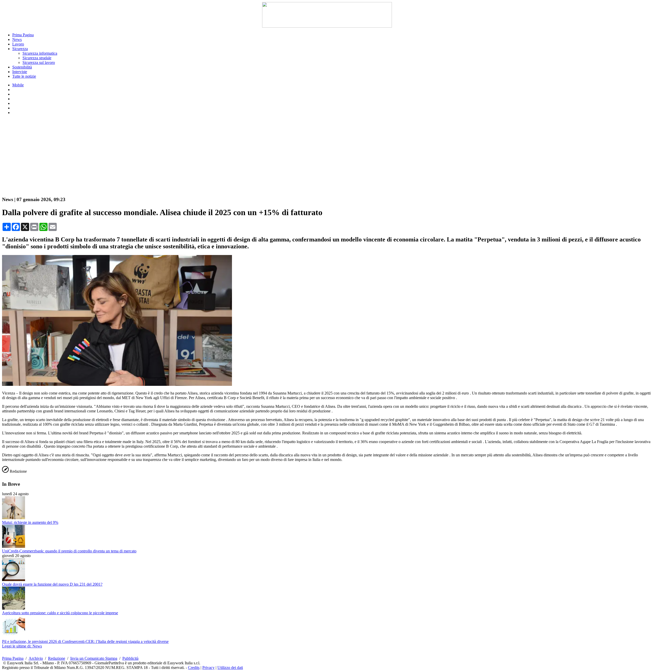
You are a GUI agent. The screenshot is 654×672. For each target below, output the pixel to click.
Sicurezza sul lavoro (38, 62)
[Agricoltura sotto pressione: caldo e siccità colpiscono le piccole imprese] (13, 608)
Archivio (36, 658)
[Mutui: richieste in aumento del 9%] (13, 518)
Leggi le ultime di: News (22, 646)
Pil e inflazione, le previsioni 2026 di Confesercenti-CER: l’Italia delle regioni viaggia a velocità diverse (85, 641)
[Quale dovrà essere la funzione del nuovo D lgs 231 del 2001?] (13, 579)
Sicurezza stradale (36, 58)
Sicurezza (20, 49)
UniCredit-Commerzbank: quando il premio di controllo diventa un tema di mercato (69, 551)
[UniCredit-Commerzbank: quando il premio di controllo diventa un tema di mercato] (13, 546)
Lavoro (18, 44)
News (17, 39)
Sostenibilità (22, 67)
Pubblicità (130, 658)
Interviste (19, 71)
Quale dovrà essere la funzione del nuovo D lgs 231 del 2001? (52, 584)
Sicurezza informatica (39, 53)
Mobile (18, 85)
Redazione (56, 658)
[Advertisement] (327, 156)
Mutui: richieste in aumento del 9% (30, 522)
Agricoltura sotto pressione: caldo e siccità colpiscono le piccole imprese (60, 613)
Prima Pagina (23, 35)
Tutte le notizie (24, 76)
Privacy (208, 667)
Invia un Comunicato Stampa (93, 658)
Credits (194, 667)
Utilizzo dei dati (230, 667)
